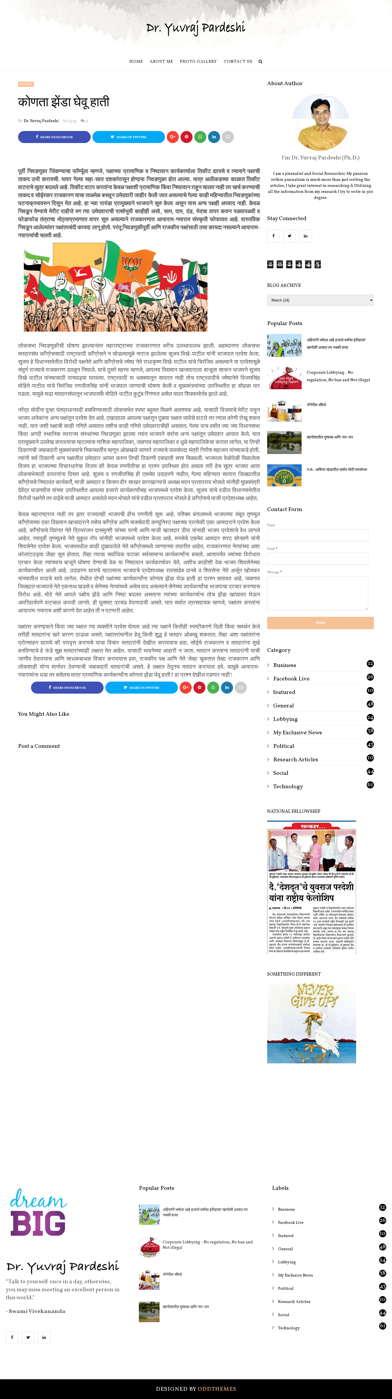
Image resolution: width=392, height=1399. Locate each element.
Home (136, 61)
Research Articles (295, 760)
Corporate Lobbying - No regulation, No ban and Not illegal (338, 376)
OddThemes (217, 1389)
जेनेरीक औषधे (316, 405)
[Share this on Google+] (173, 137)
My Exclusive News (297, 733)
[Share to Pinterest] (228, 137)
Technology (288, 787)
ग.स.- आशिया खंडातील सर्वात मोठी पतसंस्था (337, 470)
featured (284, 692)
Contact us (238, 61)
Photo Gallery (198, 61)
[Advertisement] (320, 1120)
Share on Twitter (131, 137)
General (283, 706)
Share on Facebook (56, 137)
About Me (161, 61)
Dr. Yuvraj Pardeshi (41, 121)
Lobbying (285, 719)
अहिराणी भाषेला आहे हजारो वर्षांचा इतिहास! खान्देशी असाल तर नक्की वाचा (336, 344)
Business (284, 666)
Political (283, 746)
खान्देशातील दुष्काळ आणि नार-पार (330, 437)
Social (26, 84)
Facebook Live (291, 679)
